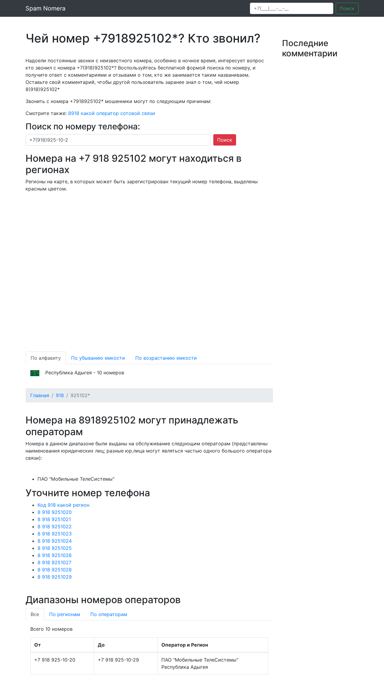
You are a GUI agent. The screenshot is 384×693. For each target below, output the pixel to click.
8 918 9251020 (55, 512)
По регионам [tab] (64, 614)
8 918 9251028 (55, 570)
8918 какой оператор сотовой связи (111, 113)
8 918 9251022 (55, 526)
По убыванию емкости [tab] (98, 358)
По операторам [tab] (108, 614)
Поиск (347, 8)
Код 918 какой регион (63, 505)
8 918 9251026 (55, 555)
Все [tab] (35, 614)
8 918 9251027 (54, 562)
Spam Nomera (45, 8)
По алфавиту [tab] (46, 358)
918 (60, 395)
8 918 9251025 (55, 548)
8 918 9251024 (55, 541)
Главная (39, 395)
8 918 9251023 (55, 534)
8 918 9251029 (55, 577)
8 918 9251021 (54, 519)
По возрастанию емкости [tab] (166, 358)
